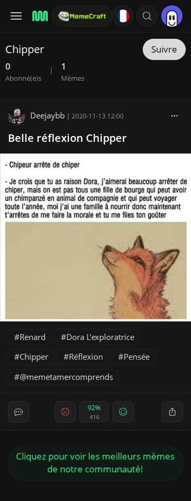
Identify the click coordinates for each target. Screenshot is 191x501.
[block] (174, 115)
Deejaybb (47, 115)
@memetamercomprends (66, 376)
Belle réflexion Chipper (67, 138)
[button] (147, 16)
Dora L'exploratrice (100, 337)
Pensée (137, 356)
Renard (33, 337)
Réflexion (86, 356)
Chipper (34, 356)
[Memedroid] (38, 16)
